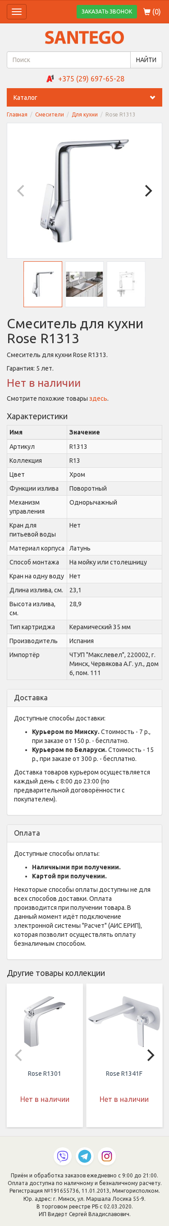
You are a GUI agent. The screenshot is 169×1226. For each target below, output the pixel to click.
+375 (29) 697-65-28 (91, 79)
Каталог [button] (25, 97)
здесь (98, 398)
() (156, 12)
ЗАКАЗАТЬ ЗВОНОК (107, 11)
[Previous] (22, 191)
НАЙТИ (146, 59)
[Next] (147, 191)
